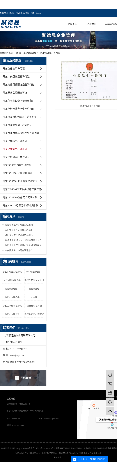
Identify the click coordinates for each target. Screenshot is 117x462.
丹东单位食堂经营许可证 (16, 157)
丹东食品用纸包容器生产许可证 (20, 117)
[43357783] (110, 374)
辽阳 (99, 453)
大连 (73, 453)
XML (38, 13)
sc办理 (34, 297)
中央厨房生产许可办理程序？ (18, 250)
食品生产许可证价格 (12, 306)
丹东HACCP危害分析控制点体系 (20, 205)
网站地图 (24, 13)
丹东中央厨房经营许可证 (16, 76)
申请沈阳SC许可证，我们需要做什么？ (23, 240)
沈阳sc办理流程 (12, 289)
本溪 (65, 453)
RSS (32, 13)
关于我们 (91, 24)
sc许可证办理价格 (12, 280)
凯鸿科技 (45, 453)
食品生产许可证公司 (34, 280)
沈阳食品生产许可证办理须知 (18, 225)
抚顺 (82, 453)
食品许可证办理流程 (34, 314)
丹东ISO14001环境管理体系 (17, 173)
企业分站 (14, 13)
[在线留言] (110, 402)
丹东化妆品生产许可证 (49, 53)
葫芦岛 (91, 453)
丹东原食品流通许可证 (15, 92)
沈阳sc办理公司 (12, 314)
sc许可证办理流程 (34, 272)
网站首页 (72, 24)
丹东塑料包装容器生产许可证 (18, 108)
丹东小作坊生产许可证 (15, 141)
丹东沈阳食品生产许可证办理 (90, 448)
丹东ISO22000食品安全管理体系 (20, 197)
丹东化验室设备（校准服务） (18, 100)
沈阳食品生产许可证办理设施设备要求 (22, 245)
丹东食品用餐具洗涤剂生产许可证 (21, 133)
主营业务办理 (29, 53)
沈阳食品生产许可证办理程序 (18, 235)
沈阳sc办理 (34, 289)
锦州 (96, 453)
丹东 (77, 453)
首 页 (18, 53)
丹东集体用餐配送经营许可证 (18, 84)
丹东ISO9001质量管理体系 (17, 165)
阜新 (86, 453)
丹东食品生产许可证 (14, 68)
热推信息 (4, 13)
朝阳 (69, 453)
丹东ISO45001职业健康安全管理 (20, 181)
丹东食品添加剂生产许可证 (17, 125)
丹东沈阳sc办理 (71, 448)
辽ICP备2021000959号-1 (45, 448)
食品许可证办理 (34, 306)
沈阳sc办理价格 (12, 297)
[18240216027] (110, 383)
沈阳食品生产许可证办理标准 (18, 230)
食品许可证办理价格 (12, 272)
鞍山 (61, 453)
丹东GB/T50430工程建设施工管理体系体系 (24, 189)
